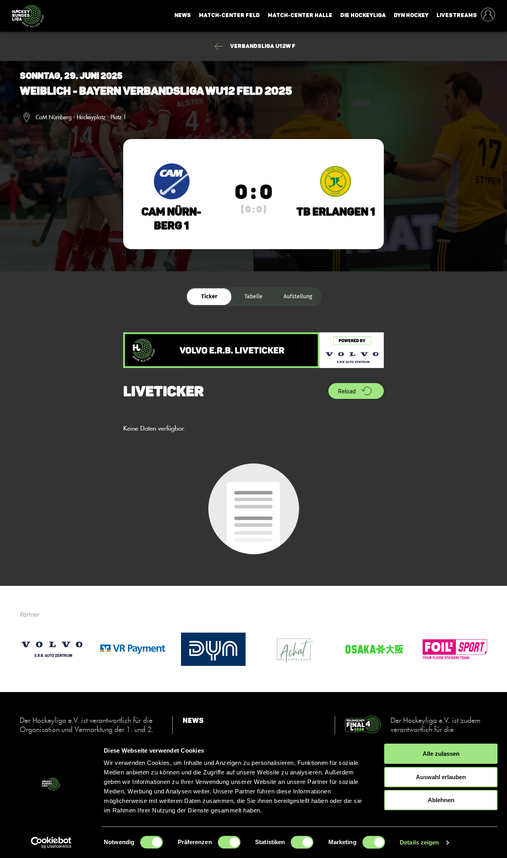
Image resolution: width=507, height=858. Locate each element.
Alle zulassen (441, 753)
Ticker (209, 296)
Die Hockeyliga (363, 15)
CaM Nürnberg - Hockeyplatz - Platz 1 (81, 117)
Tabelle (253, 296)
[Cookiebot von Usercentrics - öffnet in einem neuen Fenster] (51, 842)
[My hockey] (488, 15)
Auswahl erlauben (441, 777)
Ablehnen (441, 800)
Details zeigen (419, 842)
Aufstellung (298, 296)
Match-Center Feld (229, 15)
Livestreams (456, 15)
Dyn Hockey (411, 15)
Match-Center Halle (300, 15)
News (182, 15)
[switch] (229, 842)
